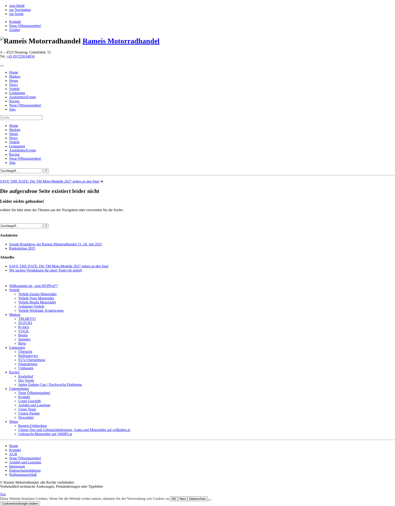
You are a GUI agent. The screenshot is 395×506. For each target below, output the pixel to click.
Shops (13, 134)
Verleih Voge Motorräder (36, 298)
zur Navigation (20, 10)
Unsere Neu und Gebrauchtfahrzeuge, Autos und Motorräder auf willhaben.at (74, 430)
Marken (14, 130)
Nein (183, 499)
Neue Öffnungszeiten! (25, 26)
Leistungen (17, 146)
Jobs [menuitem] (12, 109)
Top (3, 494)
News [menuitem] (13, 85)
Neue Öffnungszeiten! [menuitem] (25, 105)
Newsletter (26, 417)
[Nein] (209, 500)
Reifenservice (28, 356)
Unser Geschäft (29, 401)
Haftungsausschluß (23, 475)
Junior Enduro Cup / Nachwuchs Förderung (50, 384)
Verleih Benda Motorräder (37, 302)
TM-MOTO (27, 319)
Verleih (14, 142)
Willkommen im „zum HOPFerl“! (33, 286)
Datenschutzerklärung (25, 470)
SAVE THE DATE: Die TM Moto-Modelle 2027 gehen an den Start (49, 181)
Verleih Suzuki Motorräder (37, 294)
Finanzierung (27, 364)
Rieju (22, 343)
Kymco (23, 327)
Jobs (12, 163)
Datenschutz (197, 499)
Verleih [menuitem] (14, 89)
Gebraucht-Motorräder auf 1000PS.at (45, 434)
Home (13, 126)
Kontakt (15, 22)
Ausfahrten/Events (22, 150)
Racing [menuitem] (14, 101)
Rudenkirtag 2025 (22, 248)
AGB (13, 454)
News (13, 138)
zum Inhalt (16, 6)
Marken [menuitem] (14, 76)
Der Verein (26, 380)
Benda (23, 335)
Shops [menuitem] (13, 81)
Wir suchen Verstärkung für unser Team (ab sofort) (45, 270)
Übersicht (25, 352)
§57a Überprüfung (31, 360)
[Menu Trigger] (2, 66)
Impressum (17, 466)
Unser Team (27, 409)
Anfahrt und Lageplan (34, 405)
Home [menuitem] (13, 72)
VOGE (23, 331)
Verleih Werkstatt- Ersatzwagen (41, 310)
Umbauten (25, 368)
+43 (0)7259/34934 (20, 56)
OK (174, 499)
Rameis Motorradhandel (121, 41)
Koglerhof (25, 376)
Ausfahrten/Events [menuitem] (22, 97)
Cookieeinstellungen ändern (20, 503)
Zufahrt (14, 30)
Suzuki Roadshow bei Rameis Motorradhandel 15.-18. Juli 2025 (55, 244)
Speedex (24, 339)
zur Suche (16, 14)
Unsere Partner (29, 413)
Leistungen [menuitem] (17, 93)
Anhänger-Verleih (31, 306)
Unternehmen (19, 389)
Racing (14, 154)
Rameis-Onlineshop (32, 426)
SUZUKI (25, 323)
